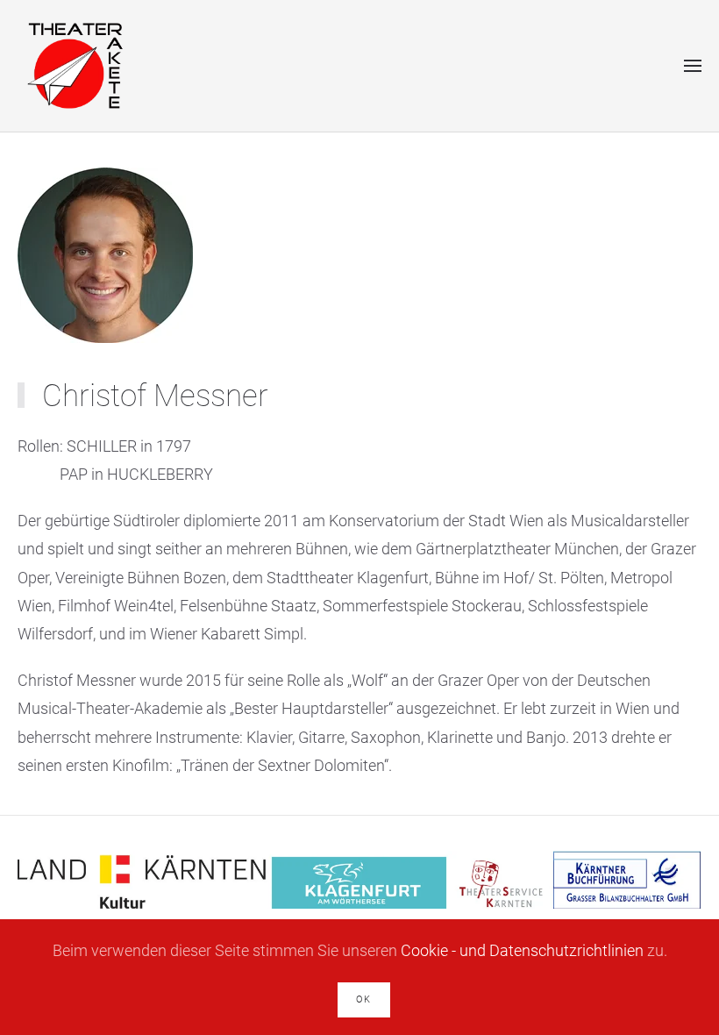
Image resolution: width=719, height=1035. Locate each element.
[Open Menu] (692, 66)
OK (364, 999)
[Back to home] (74, 65)
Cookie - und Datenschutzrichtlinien (522, 950)
